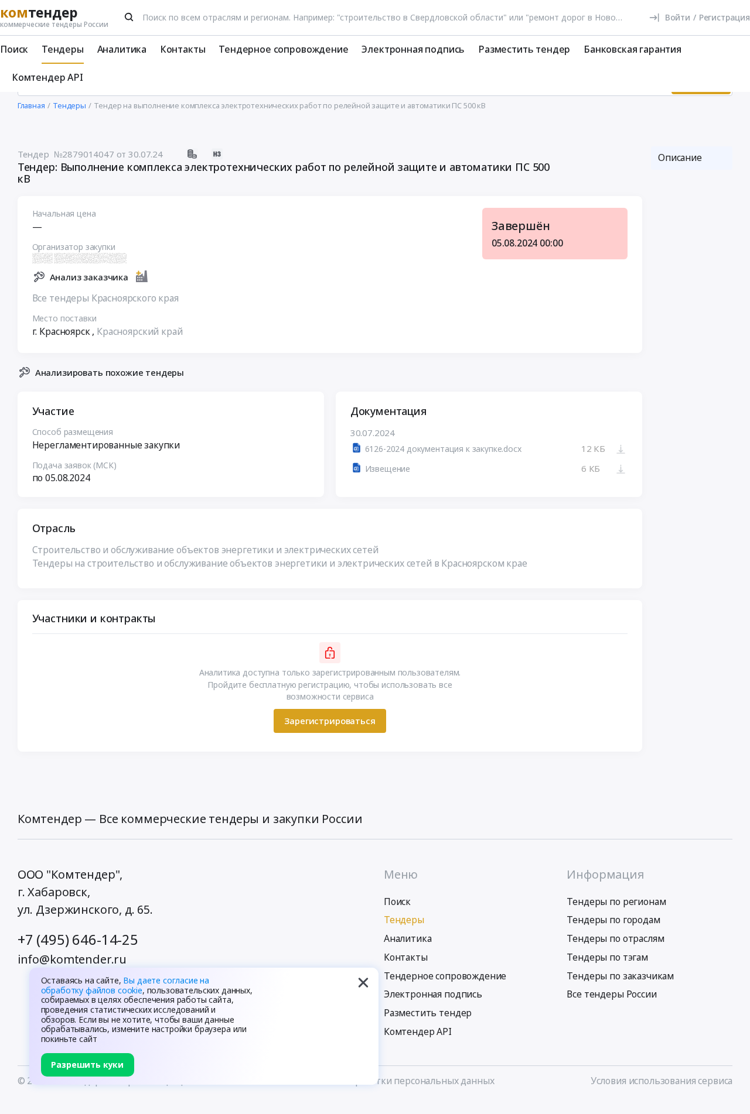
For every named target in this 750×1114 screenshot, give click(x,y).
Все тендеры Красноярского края (105, 298)
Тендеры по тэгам (607, 957)
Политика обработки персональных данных (396, 1080)
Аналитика (122, 49)
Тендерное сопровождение (283, 49)
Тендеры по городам (613, 919)
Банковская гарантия (632, 49)
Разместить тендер (524, 49)
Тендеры (63, 49)
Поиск (14, 49)
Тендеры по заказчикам (620, 975)
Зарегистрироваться (329, 720)
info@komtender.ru (72, 959)
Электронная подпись (413, 49)
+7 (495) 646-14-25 (78, 939)
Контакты (183, 49)
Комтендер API (47, 77)
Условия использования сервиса (661, 1080)
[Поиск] (129, 17)
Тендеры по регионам (616, 901)
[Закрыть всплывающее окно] (363, 982)
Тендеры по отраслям (615, 938)
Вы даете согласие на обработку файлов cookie (125, 985)
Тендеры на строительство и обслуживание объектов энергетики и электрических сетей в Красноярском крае (279, 563)
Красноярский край (139, 331)
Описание (680, 157)
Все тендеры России (611, 994)
